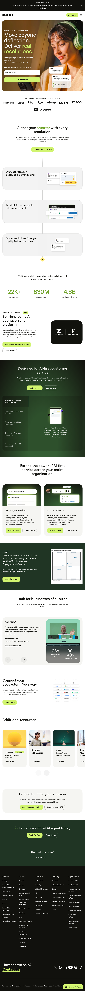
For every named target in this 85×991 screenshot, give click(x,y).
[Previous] (38, 773)
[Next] (47, 773)
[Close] (81, 5)
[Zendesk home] (7, 15)
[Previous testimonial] (8, 660)
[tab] (15, 401)
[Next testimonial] (24, 660)
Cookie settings (38, 986)
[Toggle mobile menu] (81, 15)
